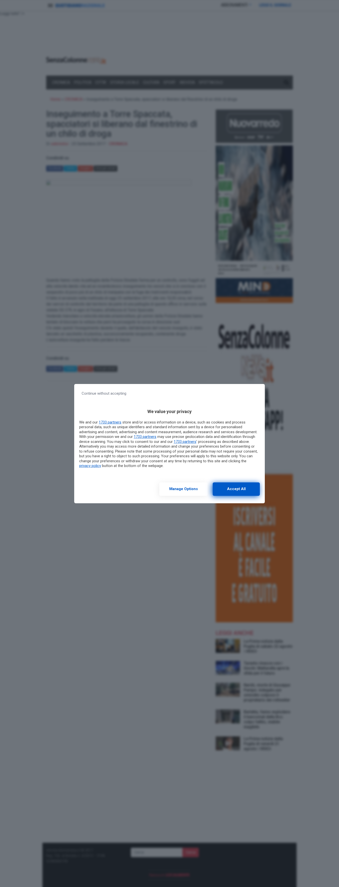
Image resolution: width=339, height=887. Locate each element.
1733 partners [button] (110, 422)
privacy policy (90, 466)
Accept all (236, 489)
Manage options (183, 489)
